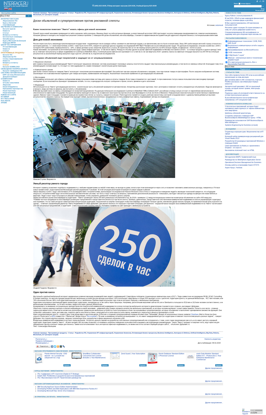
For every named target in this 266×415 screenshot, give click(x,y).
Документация (232, 154)
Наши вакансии (9, 93)
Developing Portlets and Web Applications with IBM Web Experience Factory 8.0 (67, 389)
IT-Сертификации (10, 47)
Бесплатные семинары (12, 37)
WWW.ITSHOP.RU (75, 351)
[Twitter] (55, 346)
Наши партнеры (9, 91)
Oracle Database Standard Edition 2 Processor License (171, 355)
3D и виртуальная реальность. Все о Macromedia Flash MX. (242, 63)
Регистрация (259, 10)
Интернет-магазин (10, 19)
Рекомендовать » (42, 343)
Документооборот (10, 77)
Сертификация (9, 25)
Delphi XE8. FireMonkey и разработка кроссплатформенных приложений (66, 376)
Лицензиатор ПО (9, 57)
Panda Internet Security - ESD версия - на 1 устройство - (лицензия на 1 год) (56, 356)
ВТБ (53, 316)
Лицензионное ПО (10, 21)
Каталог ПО (7, 55)
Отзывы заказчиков (11, 83)
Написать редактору (212, 339)
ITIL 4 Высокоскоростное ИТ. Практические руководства (59, 378)
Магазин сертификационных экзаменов (52, 384)
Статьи (6, 33)
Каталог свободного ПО (12, 71)
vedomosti (219, 25)
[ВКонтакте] (52, 346)
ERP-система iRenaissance (14, 75)
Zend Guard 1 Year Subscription (133, 354)
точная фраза (245, 3)
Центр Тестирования (11, 45)
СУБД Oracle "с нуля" (236, 55)
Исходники (231, 129)
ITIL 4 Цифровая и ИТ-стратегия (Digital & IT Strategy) (58, 374)
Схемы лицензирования (13, 59)
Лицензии (7, 85)
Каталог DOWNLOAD (11, 67)
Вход (262, 9)
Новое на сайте (8, 95)
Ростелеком (91, 316)
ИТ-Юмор (5, 97)
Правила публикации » (44, 341)
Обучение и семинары (11, 27)
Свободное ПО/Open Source (14, 69)
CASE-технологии (235, 52)
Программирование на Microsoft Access (243, 50)
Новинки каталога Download (239, 104)
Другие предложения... (214, 368)
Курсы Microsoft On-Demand (14, 41)
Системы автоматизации (13, 73)
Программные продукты (12, 53)
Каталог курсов (9, 29)
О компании (6, 79)
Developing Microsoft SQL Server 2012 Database (56, 391)
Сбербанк (194, 314)
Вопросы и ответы (10, 35)
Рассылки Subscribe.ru (236, 38)
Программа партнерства (13, 89)
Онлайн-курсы (9, 39)
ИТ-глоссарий (7, 99)
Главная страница (40, 13)
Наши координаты (10, 87)
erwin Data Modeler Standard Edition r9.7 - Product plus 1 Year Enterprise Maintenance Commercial (208, 357)
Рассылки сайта (8, 13)
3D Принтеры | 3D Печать (45, 397)
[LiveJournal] (63, 346)
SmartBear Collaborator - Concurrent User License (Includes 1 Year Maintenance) (94, 356)
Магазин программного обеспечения (51, 351)
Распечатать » (41, 339)
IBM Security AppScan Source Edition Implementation (57, 387)
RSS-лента (5, 101)
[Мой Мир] (60, 346)
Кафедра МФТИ (9, 43)
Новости (6, 31)
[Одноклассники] (58, 346)
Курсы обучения (9, 23)
